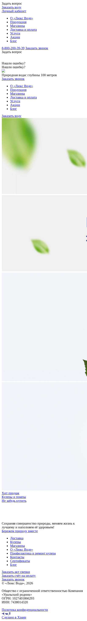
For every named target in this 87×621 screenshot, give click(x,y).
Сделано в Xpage (14, 617)
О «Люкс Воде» (21, 18)
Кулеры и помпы (14, 497)
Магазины (17, 26)
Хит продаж (10, 493)
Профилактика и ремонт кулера (33, 553)
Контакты (17, 557)
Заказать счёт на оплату (19, 575)
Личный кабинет (14, 11)
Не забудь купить (14, 500)
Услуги (15, 33)
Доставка (16, 538)
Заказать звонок (36, 48)
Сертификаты (20, 561)
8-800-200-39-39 (13, 48)
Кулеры (15, 542)
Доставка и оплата (23, 29)
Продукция (18, 22)
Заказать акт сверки (16, 572)
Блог (13, 41)
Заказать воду (11, 7)
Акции (15, 37)
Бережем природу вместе (20, 531)
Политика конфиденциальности (25, 610)
